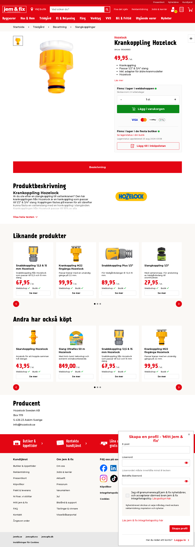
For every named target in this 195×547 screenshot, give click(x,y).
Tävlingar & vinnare (67, 508)
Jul (58, 496)
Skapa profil (180, 528)
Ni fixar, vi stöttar (22, 496)
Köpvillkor (18, 484)
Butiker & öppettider (24, 466)
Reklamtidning (140, 9)
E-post (125, 444)
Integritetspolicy (109, 492)
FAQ (15, 508)
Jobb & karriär (159, 9)
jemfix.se (17, 537)
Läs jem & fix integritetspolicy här (142, 520)
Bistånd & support (67, 502)
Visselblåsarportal (66, 514)
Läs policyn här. (161, 498)
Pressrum (62, 484)
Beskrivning (97, 167)
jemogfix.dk (47, 537)
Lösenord (127, 457)
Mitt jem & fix (20, 502)
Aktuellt (61, 478)
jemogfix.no (32, 537)
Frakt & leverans (22, 490)
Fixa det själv (121, 9)
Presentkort (159, 2)
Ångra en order (21, 520)
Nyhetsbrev (173, 2)
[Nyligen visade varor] (191, 38)
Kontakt (17, 514)
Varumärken (63, 490)
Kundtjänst (188, 2)
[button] (95, 304)
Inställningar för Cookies (26, 542)
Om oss (61, 466)
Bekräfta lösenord (132, 475)
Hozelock (120, 37)
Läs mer (118, 80)
